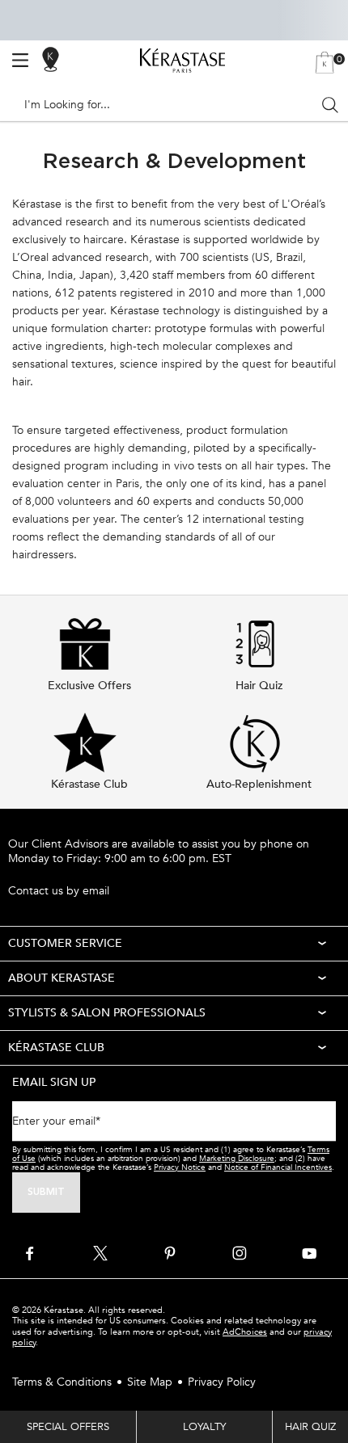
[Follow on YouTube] (309, 1253)
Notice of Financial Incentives (278, 1167)
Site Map (149, 1382)
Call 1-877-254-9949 (60, 873)
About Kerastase (61, 978)
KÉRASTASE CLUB (56, 1047)
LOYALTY (204, 1427)
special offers (68, 1427)
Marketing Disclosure (236, 1158)
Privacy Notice (180, 1167)
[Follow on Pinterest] (170, 1253)
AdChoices (245, 1332)
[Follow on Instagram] (239, 1253)
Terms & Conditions (62, 1382)
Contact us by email (58, 891)
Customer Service (65, 943)
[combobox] (167, 105)
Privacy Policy (222, 1382)
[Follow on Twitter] (100, 1253)
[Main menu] (20, 61)
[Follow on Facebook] (30, 1253)
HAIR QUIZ (310, 1427)
